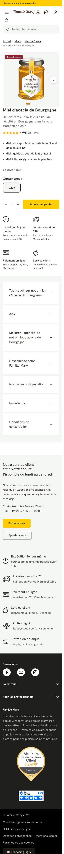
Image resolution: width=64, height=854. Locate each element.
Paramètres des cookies (18, 842)
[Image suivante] (53, 79)
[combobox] (31, 29)
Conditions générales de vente (22, 822)
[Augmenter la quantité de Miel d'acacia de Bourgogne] (18, 204)
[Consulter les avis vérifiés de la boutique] (31, 796)
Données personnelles (17, 836)
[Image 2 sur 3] (32, 104)
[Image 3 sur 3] (35, 104)
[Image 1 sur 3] (28, 104)
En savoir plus (12, 170)
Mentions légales (47, 836)
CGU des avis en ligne (17, 829)
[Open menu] (7, 12)
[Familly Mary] (26, 12)
